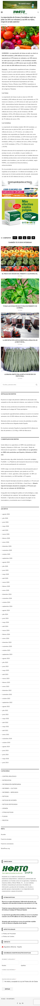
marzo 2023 (5, 678)
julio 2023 (5, 662)
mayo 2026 (5, 526)
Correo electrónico (9, 969)
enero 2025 (5, 590)
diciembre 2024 (6, 594)
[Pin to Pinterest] (29, 237)
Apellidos (23, 965)
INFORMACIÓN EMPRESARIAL (11, 784)
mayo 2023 (5, 670)
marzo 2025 (5, 582)
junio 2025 (5, 570)
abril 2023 (5, 674)
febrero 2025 (6, 586)
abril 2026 (5, 530)
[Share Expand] (33, 237)
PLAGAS (4, 816)
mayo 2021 (5, 726)
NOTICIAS (5, 796)
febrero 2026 (6, 538)
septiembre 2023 (7, 654)
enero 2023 (5, 686)
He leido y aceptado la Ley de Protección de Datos (21, 981)
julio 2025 (5, 566)
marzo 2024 (5, 630)
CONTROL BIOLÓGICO (9, 776)
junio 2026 (5, 522)
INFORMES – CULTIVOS (9, 788)
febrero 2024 (6, 634)
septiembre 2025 (7, 558)
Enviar (7, 989)
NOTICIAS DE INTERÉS (9, 800)
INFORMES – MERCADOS (10, 792)
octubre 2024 (6, 602)
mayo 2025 (5, 574)
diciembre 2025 (6, 546)
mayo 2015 (5, 758)
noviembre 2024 (7, 598)
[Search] (38, 12)
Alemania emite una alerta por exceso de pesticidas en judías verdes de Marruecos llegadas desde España (19, 922)
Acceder (3, 834)
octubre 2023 (6, 650)
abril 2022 (5, 722)
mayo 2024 (5, 622)
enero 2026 (5, 542)
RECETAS (5, 820)
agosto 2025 (6, 562)
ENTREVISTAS (6, 780)
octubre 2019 (6, 742)
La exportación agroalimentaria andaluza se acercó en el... (20, 341)
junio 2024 (5, 618)
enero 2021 (5, 734)
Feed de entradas (6, 839)
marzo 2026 (5, 534)
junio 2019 (5, 750)
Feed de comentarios (7, 843)
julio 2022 (5, 710)
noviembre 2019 (7, 738)
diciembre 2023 (6, 642)
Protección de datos (9, 979)
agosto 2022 (6, 706)
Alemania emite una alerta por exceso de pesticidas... (20, 375)
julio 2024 (5, 614)
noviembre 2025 (7, 550)
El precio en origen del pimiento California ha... (20, 274)
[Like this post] (15, 237)
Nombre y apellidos (8, 959)
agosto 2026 (6, 514)
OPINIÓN (5, 808)
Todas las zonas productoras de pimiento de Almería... (20, 307)
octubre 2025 (6, 554)
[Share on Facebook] (20, 237)
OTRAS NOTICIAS (7, 812)
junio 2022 (5, 714)
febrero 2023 (6, 682)
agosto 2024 (6, 610)
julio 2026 (5, 518)
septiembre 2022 (7, 702)
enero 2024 (5, 638)
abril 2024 (5, 626)
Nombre (4, 965)
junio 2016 (5, 754)
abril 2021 (5, 730)
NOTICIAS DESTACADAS (9, 804)
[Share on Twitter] (24, 237)
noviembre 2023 (7, 646)
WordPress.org (5, 848)
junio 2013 (5, 762)
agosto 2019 (6, 746)
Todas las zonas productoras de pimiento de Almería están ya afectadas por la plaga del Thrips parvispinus (19, 909)
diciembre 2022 (6, 690)
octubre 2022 (6, 698)
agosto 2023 (6, 658)
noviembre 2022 (7, 694)
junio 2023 (5, 666)
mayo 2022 (5, 718)
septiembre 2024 (7, 606)
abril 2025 (5, 578)
